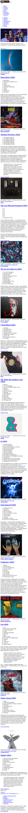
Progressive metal (9, 201)
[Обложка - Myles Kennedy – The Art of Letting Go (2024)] (11, 262)
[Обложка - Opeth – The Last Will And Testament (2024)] (11, 198)
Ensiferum (3, 695)
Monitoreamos (7, 41)
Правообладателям (8, 802)
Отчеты (5, 9)
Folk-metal (7, 693)
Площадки (6, 22)
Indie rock (7, 73)
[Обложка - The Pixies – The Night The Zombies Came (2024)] (11, 372)
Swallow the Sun (5, 752)
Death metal (7, 130)
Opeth (2, 202)
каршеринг (5, 811)
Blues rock (15, 264)
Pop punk (7, 500)
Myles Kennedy (4, 266)
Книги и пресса (7, 801)
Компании (6, 798)
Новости (5, 7)
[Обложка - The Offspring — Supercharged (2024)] (11, 498)
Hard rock (7, 320)
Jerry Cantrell (4, 322)
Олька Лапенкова (5, 177)
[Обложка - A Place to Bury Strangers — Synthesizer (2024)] (11, 555)
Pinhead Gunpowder (6, 621)
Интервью (5, 12)
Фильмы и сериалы (8, 799)
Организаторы (7, 21)
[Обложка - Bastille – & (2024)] (11, 434)
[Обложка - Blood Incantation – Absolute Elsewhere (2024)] (11, 127)
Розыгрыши (6, 13)
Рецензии (5, 15)
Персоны (5, 18)
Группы (5, 17)
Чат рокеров (14, 793)
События (5, 8)
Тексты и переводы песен (9, 795)
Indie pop (7, 437)
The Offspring (4, 502)
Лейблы (5, 20)
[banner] (5, 2)
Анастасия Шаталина (14, 38)
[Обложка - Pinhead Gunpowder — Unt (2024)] (11, 617)
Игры (4, 11)
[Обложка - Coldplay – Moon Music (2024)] (11, 70)
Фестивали (6, 23)
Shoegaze (7, 557)
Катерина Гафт (4, 38)
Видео (5, 25)
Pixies (2, 376)
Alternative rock (8, 264)
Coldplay (3, 74)
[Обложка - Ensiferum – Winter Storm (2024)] (11, 691)
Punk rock (12, 500)
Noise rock (12, 557)
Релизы (5, 26)
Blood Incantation (5, 131)
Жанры (5, 797)
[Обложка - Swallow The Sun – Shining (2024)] (11, 748)
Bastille (2, 438)
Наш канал (5, 793)
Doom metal (13, 751)
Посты (5, 6)
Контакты (5, 803)
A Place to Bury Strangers (7, 559)
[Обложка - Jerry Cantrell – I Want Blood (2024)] (11, 318)
